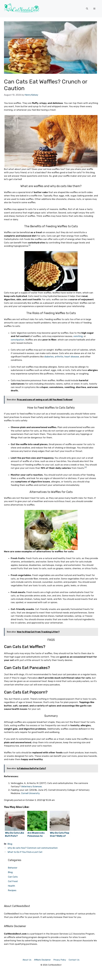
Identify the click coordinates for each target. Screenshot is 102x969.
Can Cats (13, 876)
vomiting (78, 336)
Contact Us (74, 960)
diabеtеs (49, 356)
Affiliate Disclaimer (42, 960)
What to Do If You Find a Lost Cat (25, 852)
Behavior (12, 867)
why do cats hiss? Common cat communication (33, 848)
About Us (27, 960)
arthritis (59, 356)
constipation (17, 339)
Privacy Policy (59, 960)
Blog (10, 844)
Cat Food (13, 881)
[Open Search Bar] (87, 9)
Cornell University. (30, 793)
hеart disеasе (71, 356)
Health (11, 885)
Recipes (12, 890)
